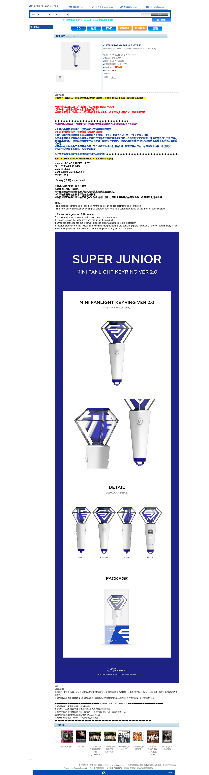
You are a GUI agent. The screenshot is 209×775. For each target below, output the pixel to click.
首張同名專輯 (66, 747)
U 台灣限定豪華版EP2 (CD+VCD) (109, 749)
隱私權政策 (148, 765)
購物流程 (139, 765)
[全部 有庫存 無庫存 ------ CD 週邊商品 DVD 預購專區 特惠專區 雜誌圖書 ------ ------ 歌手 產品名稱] (86, 14)
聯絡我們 (131, 765)
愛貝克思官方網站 (169, 765)
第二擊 (81, 747)
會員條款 (157, 765)
